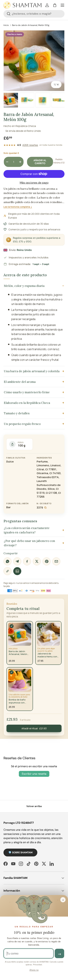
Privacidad (37, 964)
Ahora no (34, 970)
